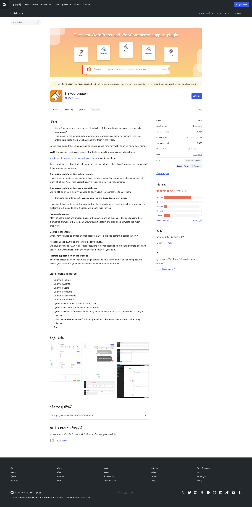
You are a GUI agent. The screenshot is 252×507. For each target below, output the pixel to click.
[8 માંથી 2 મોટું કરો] (78, 364)
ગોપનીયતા (14, 481)
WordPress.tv (110, 481)
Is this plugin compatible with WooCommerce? (72, 415)
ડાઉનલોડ (196, 96)
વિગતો (55, 109)
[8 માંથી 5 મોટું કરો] (111, 393)
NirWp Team (71, 98)
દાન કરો (154, 476)
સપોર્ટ (199, 109)
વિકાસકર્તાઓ (109, 476)
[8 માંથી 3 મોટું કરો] (111, 345)
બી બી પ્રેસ (201, 476)
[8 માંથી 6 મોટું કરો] (145, 345)
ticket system (196, 166)
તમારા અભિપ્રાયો (164, 220)
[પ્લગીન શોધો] (38, 22)
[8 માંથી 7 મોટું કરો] (145, 352)
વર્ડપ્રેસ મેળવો (241, 4)
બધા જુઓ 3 (197, 155)
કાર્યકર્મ (153, 472)
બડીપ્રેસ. (200, 481)
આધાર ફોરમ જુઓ (164, 243)
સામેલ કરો (155, 468)
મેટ (198, 472)
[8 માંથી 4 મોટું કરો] (111, 385)
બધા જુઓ (197, 220)
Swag (154, 481)
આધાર (106, 472)
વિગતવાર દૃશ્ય (162, 173)
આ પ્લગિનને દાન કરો (165, 269)
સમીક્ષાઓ (68, 109)
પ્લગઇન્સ (60, 476)
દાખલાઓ (60, 481)
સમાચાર (13, 472)
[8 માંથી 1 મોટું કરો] (78, 345)
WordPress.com (204, 468)
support (198, 161)
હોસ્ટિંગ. (13, 476)
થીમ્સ (59, 472)
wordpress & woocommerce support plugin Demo (74, 158)
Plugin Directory (17, 13)
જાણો (106, 468)
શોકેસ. (59, 468)
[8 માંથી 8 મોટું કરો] (145, 368)
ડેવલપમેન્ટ (95, 109)
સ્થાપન (82, 109)
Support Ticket (182, 166)
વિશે (12, 468)
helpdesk (189, 161)
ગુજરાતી (38, 493)
